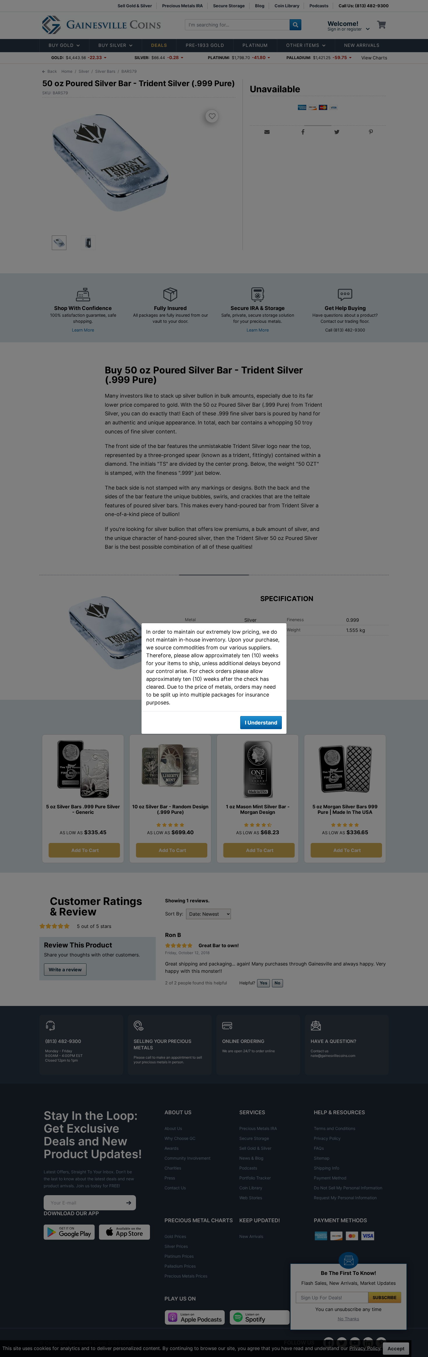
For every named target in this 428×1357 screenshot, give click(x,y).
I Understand (261, 723)
